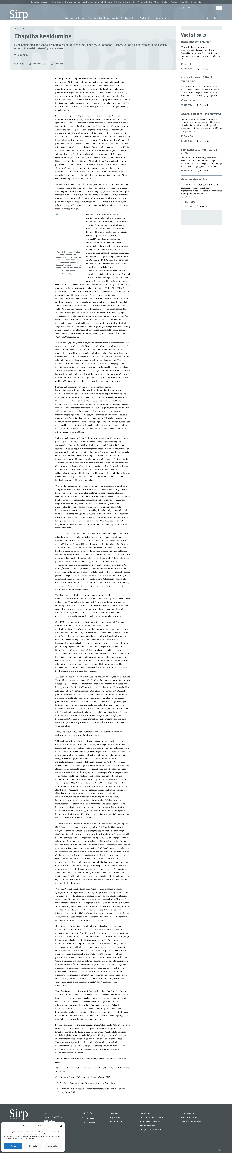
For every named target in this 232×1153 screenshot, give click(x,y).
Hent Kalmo (189, 202)
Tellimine (192, 8)
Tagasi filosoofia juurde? (196, 42)
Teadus (143, 18)
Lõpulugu (159, 18)
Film (89, 18)
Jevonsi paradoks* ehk (201, 114)
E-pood (210, 8)
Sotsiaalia (125, 18)
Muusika (115, 18)
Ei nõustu (33, 1146)
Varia (167, 18)
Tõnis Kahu (22, 55)
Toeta (219, 8)
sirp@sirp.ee (49, 1120)
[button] (61, 1125)
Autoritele (182, 8)
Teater (134, 18)
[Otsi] (220, 18)
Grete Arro (189, 136)
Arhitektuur (80, 18)
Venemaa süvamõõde (194, 179)
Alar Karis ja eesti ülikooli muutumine (196, 79)
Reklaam (201, 8)
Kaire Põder (189, 100)
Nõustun (13, 1146)
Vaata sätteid (53, 1146)
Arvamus (69, 18)
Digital (222, 1149)
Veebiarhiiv (211, 18)
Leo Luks (188, 64)
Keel (150, 18)
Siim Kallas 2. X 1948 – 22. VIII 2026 (199, 151)
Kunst (106, 18)
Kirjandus (98, 18)
